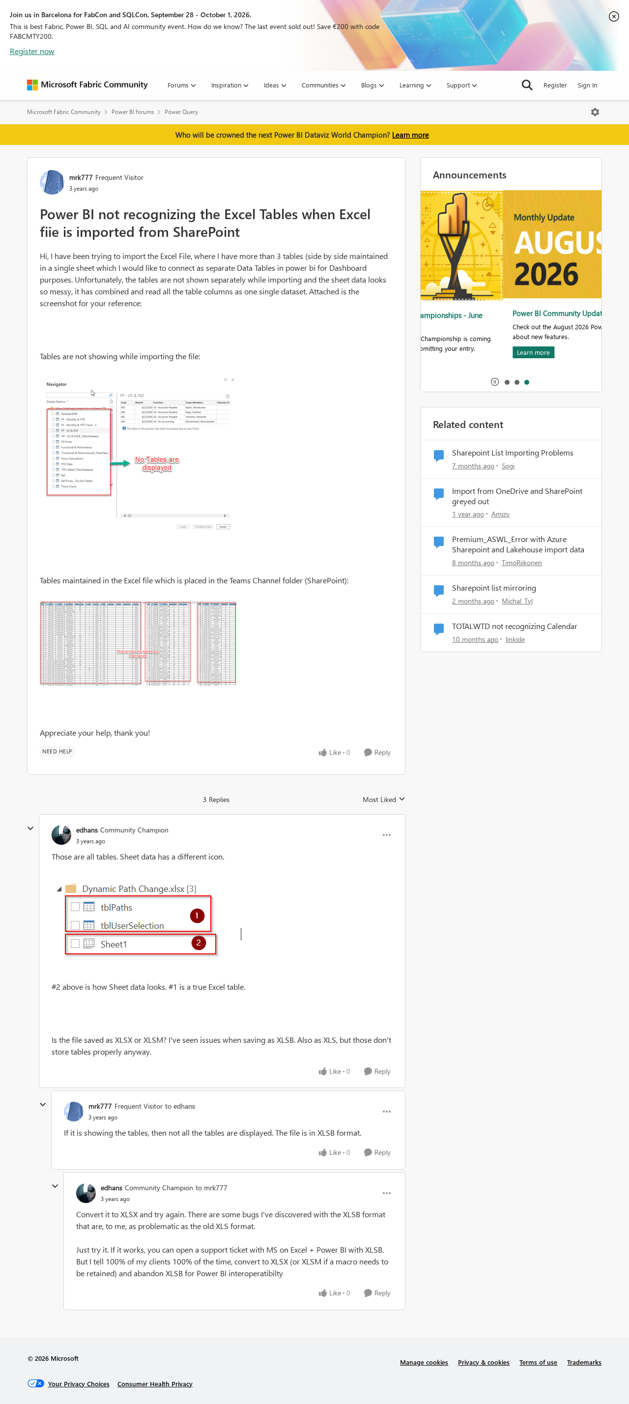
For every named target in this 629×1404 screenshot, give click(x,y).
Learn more (410, 135)
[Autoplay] (495, 382)
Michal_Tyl (517, 600)
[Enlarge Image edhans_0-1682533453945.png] (147, 921)
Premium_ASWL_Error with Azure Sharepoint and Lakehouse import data (518, 544)
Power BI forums (133, 111)
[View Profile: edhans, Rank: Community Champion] (61, 835)
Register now (32, 51)
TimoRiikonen (522, 562)
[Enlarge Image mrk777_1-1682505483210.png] (138, 455)
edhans (87, 829)
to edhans (180, 1106)
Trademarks (584, 1362)
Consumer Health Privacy (155, 1383)
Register (555, 85)
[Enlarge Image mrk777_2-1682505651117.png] (138, 643)
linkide (515, 639)
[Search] (527, 85)
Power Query (181, 111)
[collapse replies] (30, 828)
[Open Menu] (595, 112)
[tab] (507, 382)
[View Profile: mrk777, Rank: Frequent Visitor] (52, 182)
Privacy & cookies (484, 1362)
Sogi (508, 465)
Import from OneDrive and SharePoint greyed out (517, 496)
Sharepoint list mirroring (494, 588)
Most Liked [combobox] (384, 799)
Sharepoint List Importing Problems (512, 453)
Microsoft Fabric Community (64, 111)
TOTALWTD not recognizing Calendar (514, 626)
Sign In (587, 85)
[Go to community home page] (87, 85)
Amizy (500, 513)
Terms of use (538, 1362)
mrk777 (81, 177)
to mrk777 (212, 1187)
